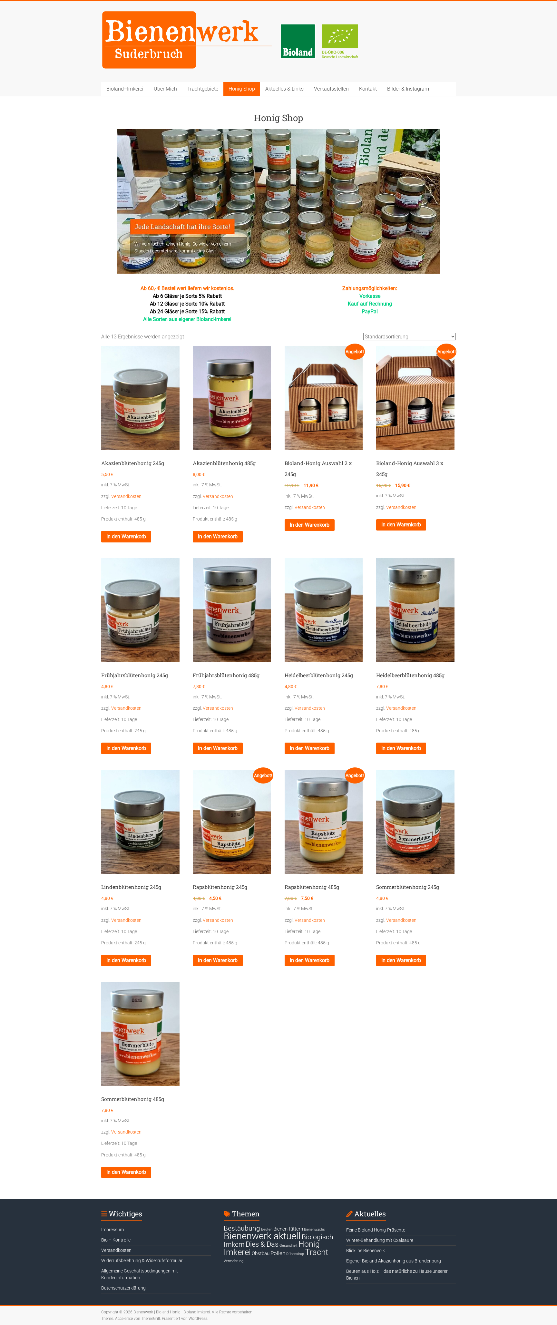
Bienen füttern (288, 1229)
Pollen (277, 1253)
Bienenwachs (314, 1229)
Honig (309, 1244)
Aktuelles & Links (284, 89)
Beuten (266, 1229)
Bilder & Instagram (408, 89)
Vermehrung (233, 1261)
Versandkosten (126, 496)
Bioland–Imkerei (124, 89)
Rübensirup (295, 1254)
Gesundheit (288, 1245)
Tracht (316, 1252)
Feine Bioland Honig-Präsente (375, 1229)
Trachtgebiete (202, 89)
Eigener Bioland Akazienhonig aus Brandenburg (393, 1260)
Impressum (112, 1229)
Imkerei (237, 1252)
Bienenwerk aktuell (262, 1236)
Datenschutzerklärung (123, 1288)
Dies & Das (262, 1244)
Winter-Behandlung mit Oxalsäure (379, 1240)
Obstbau (260, 1253)
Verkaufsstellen (331, 89)
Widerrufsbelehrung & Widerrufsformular (142, 1260)
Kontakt (368, 89)
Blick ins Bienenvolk (365, 1250)
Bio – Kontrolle (116, 1239)
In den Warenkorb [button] (126, 536)
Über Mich (165, 89)
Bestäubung (242, 1228)
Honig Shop (242, 89)
